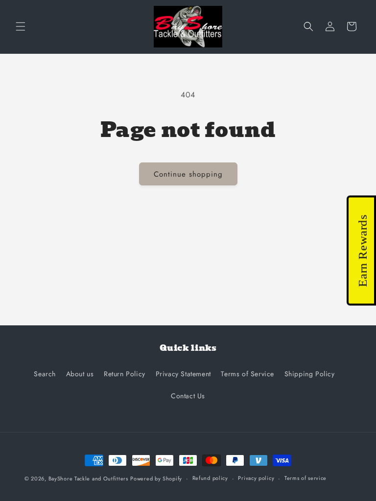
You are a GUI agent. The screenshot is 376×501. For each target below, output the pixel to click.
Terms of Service (247, 374)
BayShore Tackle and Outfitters (88, 478)
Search (45, 374)
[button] (20, 26)
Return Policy (124, 374)
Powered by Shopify (156, 478)
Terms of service (305, 478)
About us (80, 374)
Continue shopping (188, 174)
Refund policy (210, 478)
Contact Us (188, 396)
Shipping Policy (309, 374)
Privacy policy (256, 478)
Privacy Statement (183, 374)
